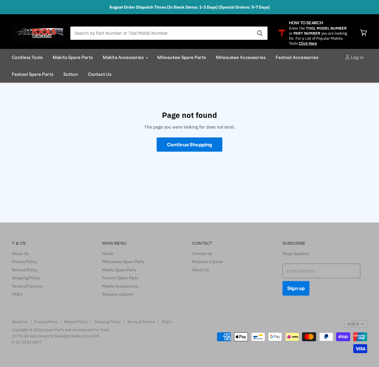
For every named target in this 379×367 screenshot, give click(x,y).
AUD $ (353, 324)
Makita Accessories (124, 57)
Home (107, 253)
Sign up (296, 288)
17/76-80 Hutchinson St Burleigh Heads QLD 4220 (55, 336)
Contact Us (100, 74)
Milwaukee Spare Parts (181, 57)
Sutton (70, 74)
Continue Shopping (189, 145)
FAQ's (17, 294)
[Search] (260, 33)
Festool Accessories (297, 57)
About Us (20, 253)
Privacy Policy (24, 261)
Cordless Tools (27, 57)
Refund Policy (25, 270)
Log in (357, 57)
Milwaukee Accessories (241, 57)
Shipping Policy (26, 278)
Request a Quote (117, 294)
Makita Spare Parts (73, 57)
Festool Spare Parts (32, 74)
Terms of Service (27, 286)
